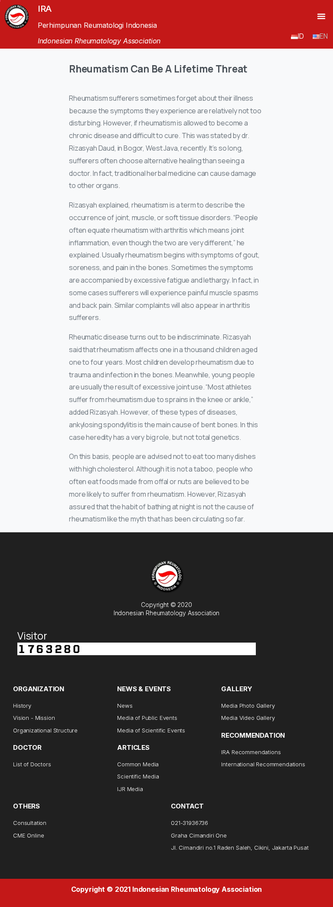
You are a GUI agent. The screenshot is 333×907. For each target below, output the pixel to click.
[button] (321, 16)
